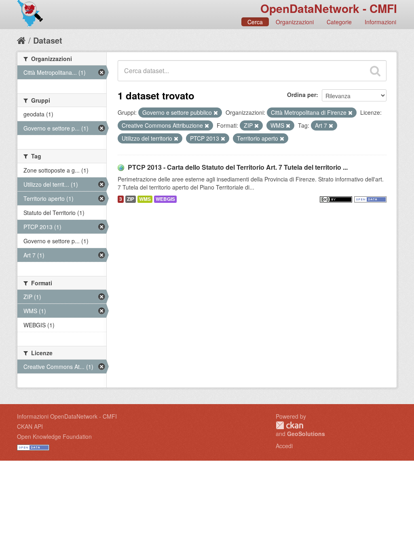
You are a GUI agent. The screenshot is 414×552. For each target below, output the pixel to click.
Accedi (284, 446)
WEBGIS (165, 199)
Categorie (339, 22)
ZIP (130, 199)
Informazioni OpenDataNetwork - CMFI (67, 416)
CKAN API (30, 426)
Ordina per (301, 95)
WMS (145, 199)
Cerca (255, 22)
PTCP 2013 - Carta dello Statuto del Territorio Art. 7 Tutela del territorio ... (238, 167)
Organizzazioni (295, 22)
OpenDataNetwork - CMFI (328, 8)
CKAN (289, 425)
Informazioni (380, 22)
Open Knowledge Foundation (54, 436)
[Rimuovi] (215, 113)
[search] (375, 71)
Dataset (47, 40)
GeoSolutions (306, 434)
